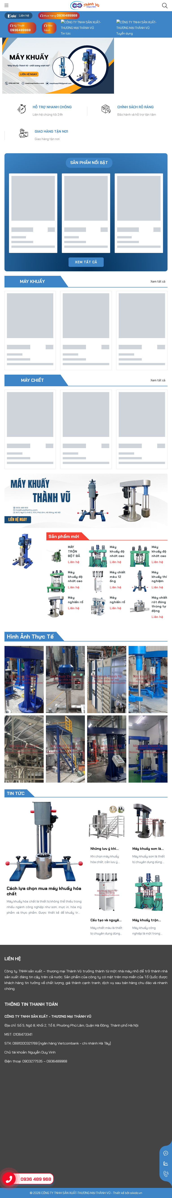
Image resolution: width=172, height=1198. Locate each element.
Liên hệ (24, 15)
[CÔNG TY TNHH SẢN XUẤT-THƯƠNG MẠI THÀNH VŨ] (86, 5)
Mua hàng (60, 15)
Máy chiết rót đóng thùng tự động (159, 604)
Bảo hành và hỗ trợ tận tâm (136, 114)
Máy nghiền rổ (75, 600)
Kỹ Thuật (20, 28)
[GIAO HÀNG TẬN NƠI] (23, 133)
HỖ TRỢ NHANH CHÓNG (52, 107)
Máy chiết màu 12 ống (117, 576)
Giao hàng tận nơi (47, 139)
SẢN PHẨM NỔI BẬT (89, 162)
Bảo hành (48, 28)
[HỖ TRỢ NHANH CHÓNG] (21, 108)
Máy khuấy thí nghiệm (159, 576)
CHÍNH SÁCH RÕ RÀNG (135, 107)
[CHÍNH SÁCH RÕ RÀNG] (106, 108)
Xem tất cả (86, 262)
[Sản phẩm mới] (23, 551)
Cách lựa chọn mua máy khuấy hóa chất (44, 891)
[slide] (58, 66)
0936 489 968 (36, 1179)
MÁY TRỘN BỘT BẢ (74, 551)
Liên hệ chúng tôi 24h (48, 114)
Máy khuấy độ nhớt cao (117, 551)
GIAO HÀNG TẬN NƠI (51, 131)
